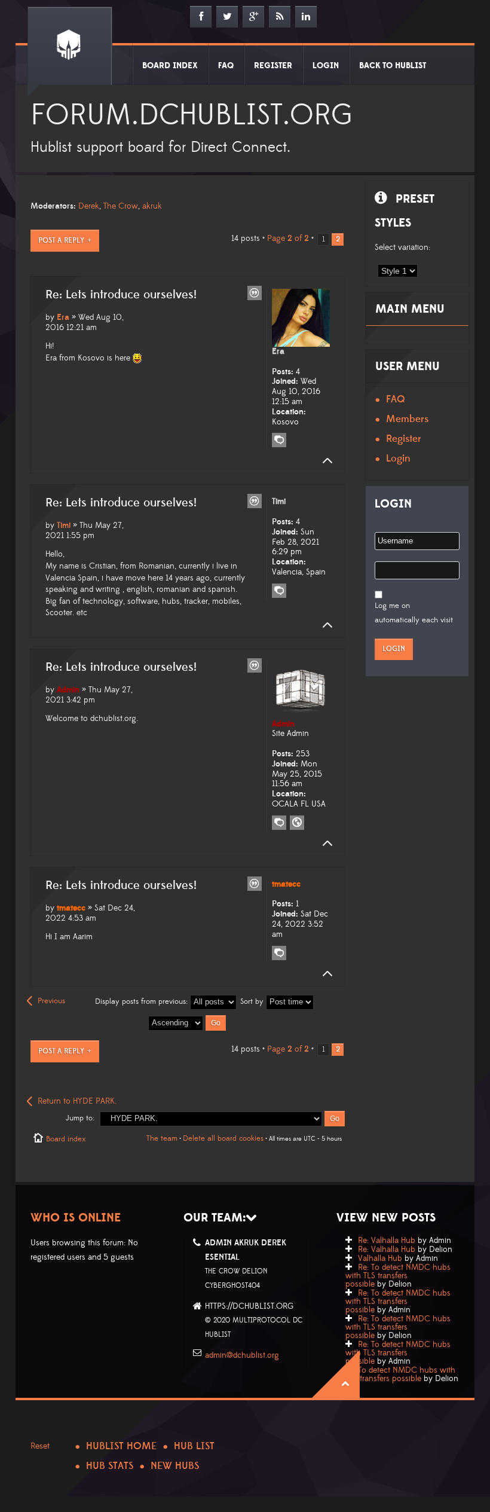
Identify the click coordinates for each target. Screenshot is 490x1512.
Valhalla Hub (380, 1258)
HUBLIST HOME (121, 1446)
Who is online (75, 1218)
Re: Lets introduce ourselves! (121, 295)
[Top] (324, 461)
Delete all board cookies (223, 1138)
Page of (288, 238)
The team (161, 1138)
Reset (40, 1446)
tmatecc (71, 908)
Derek (88, 206)
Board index (65, 1139)
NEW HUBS (175, 1466)
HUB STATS (109, 1466)
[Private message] (279, 440)
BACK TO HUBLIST (392, 65)
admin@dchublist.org (242, 1355)
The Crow (120, 206)
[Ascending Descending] (187, 1022)
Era (63, 317)
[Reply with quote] (255, 293)
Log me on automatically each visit (414, 613)
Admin (68, 690)
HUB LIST (194, 1446)
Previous (51, 1001)
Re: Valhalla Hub (386, 1240)
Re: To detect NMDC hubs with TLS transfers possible (398, 1276)
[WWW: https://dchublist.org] (297, 823)
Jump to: (80, 1118)
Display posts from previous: (142, 1001)
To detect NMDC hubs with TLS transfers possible (400, 1374)
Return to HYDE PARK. (77, 1101)
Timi (64, 525)
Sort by (253, 1001)
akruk (152, 206)
